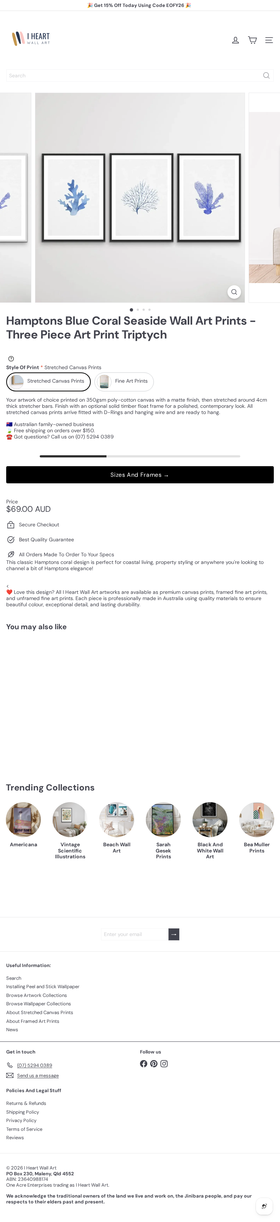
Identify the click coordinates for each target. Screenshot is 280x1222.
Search (13, 978)
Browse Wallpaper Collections (38, 1004)
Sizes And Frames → (140, 475)
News (12, 1029)
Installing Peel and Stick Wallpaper (42, 986)
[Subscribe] (173, 934)
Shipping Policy (22, 1112)
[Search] (266, 75)
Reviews (15, 1137)
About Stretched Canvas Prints (39, 1012)
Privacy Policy (21, 1120)
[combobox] (140, 75)
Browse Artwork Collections (36, 995)
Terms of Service (24, 1129)
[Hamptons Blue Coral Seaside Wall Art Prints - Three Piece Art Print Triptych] (52, 696)
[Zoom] (234, 292)
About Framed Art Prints (32, 1021)
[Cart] (252, 40)
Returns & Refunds (26, 1103)
